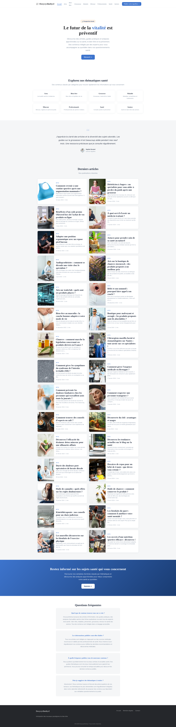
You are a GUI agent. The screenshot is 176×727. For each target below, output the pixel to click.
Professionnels (102, 4)
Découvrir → (88, 57)
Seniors (116, 4)
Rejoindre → (88, 586)
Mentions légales (128, 710)
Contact (137, 710)
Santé (110, 4)
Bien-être (70, 4)
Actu (65, 4)
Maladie (85, 4)
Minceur (92, 4)
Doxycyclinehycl (45, 4)
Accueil (59, 4)
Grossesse (77, 4)
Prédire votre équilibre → (132, 4)
